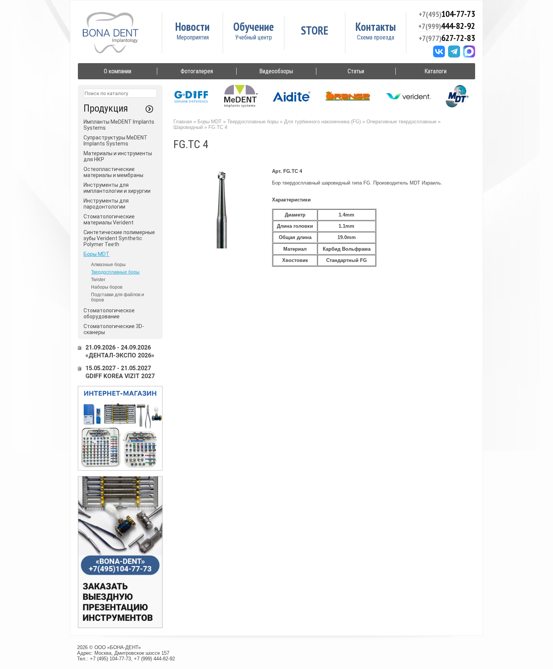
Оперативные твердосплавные (401, 121)
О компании (117, 71)
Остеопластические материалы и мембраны (113, 172)
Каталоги (435, 71)
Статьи (356, 71)
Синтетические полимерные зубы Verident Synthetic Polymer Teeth (119, 238)
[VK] (439, 51)
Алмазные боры (108, 264)
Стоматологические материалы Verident (109, 219)
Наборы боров (106, 287)
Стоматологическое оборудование (109, 313)
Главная (182, 121)
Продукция (106, 108)
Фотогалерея (197, 71)
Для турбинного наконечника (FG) (322, 121)
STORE (314, 30)
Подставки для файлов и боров (117, 297)
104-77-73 (447, 14)
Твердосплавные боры (115, 272)
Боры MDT (96, 254)
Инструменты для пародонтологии (106, 204)
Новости (192, 26)
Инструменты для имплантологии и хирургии (117, 188)
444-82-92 (446, 26)
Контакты (376, 26)
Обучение (253, 26)
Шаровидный (188, 127)
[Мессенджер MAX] (469, 51)
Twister (98, 279)
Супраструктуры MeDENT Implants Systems (115, 141)
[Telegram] (454, 51)
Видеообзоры (276, 71)
